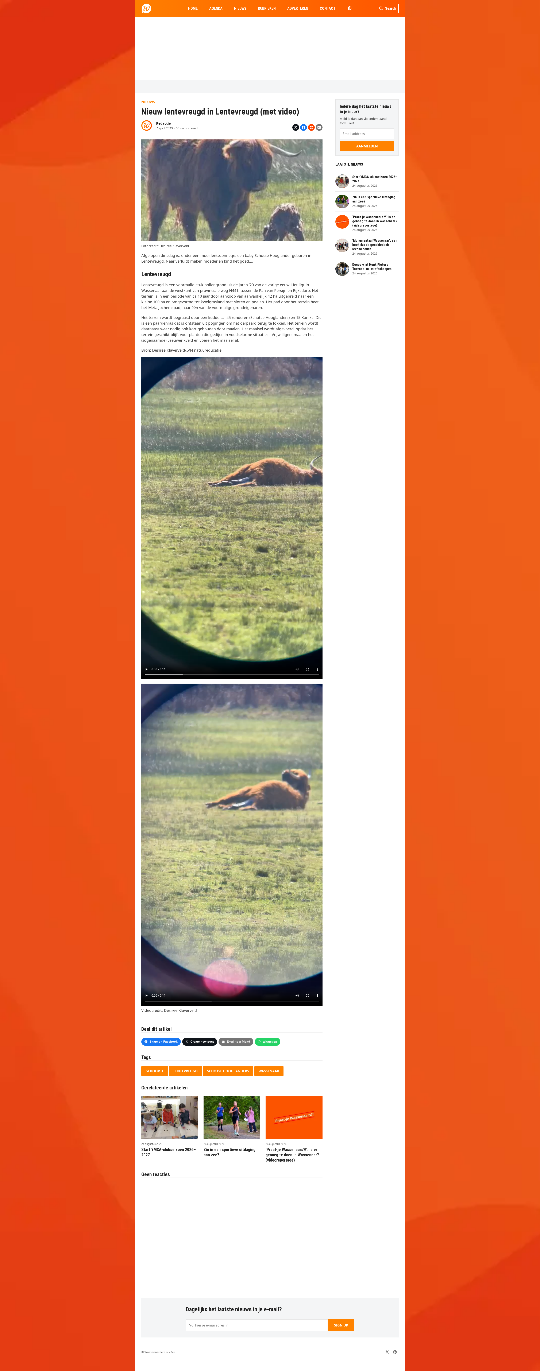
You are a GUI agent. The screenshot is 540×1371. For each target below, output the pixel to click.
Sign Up (341, 1325)
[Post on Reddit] (311, 127)
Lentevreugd (185, 1071)
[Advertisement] (270, 48)
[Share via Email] (319, 127)
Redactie (163, 123)
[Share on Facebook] (303, 127)
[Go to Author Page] (146, 125)
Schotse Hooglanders (228, 1071)
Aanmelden (367, 146)
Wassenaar (269, 1071)
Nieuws (148, 102)
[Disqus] (232, 1236)
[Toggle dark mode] (349, 8)
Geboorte (155, 1071)
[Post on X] (295, 127)
